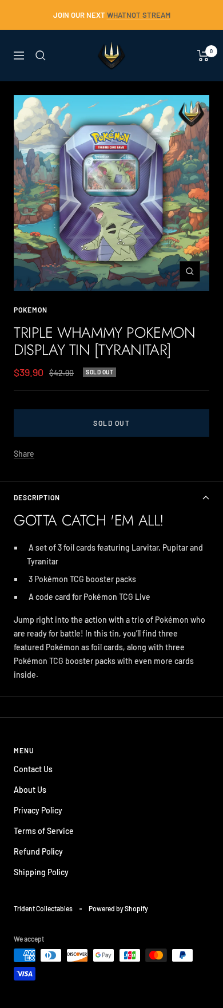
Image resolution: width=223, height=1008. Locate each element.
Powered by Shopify (118, 908)
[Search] (40, 55)
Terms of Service (44, 831)
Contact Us (33, 769)
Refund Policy (38, 851)
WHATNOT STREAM (138, 14)
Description (37, 497)
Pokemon (30, 310)
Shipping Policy (41, 872)
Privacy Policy (38, 810)
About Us (30, 789)
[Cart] (203, 55)
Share (24, 453)
